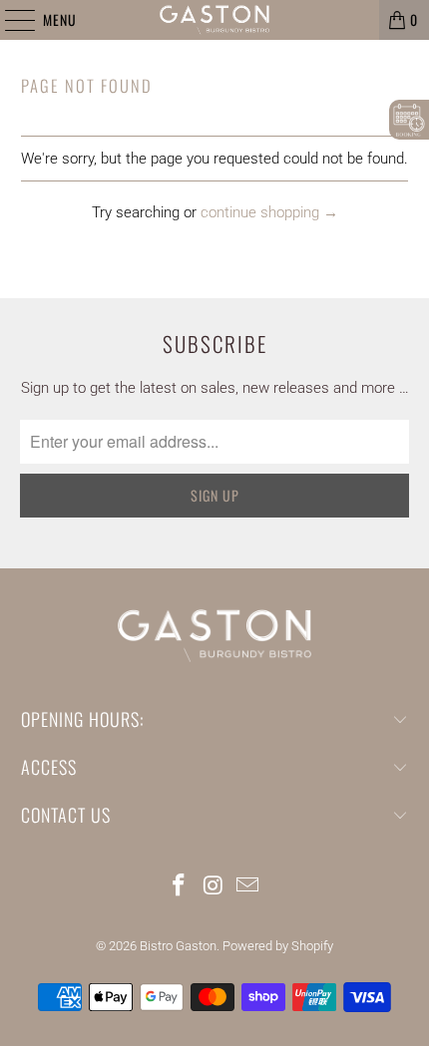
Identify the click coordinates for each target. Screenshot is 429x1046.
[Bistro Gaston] (215, 20)
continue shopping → (269, 212)
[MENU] (9, 20)
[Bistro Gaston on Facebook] (179, 887)
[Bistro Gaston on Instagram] (213, 887)
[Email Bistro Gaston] (248, 887)
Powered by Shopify (277, 945)
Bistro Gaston (178, 945)
